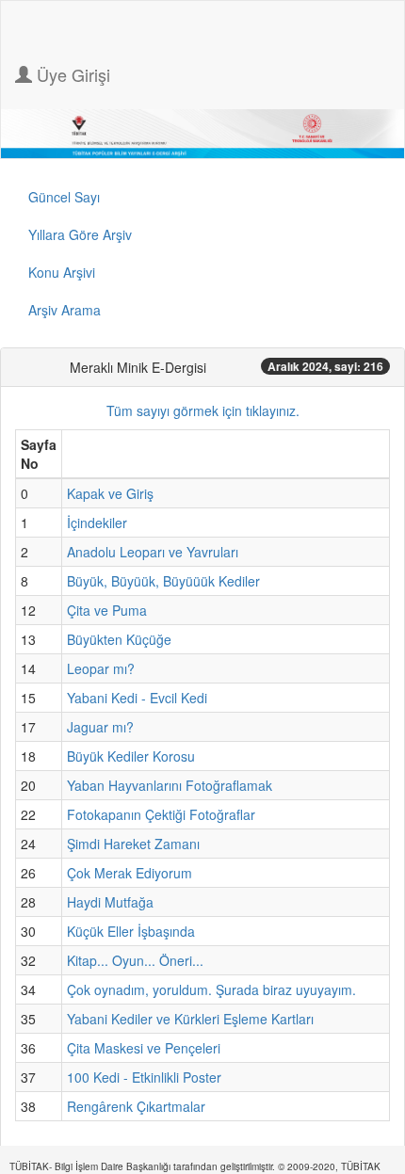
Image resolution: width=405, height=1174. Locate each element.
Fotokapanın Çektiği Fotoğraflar (161, 814)
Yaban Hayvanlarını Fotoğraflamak (169, 785)
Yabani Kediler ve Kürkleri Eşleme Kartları (190, 1018)
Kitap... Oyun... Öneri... (135, 960)
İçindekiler (97, 522)
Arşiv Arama (64, 309)
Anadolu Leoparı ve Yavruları (152, 551)
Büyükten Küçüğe (119, 639)
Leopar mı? (101, 668)
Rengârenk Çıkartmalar (136, 1106)
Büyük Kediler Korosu (131, 756)
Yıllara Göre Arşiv (80, 234)
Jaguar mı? (100, 726)
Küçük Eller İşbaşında (131, 931)
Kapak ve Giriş (110, 493)
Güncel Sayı (64, 196)
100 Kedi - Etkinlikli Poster (144, 1077)
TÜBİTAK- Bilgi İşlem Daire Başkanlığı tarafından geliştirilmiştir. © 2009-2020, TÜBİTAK (195, 1166)
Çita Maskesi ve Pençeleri (143, 1047)
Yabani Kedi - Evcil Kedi (137, 697)
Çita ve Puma (107, 610)
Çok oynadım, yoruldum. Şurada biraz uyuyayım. (211, 989)
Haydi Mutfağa (110, 902)
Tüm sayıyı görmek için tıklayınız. (203, 410)
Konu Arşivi (61, 272)
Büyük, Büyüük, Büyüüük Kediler (163, 580)
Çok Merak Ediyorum (129, 872)
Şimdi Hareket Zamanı (133, 843)
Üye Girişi (71, 74)
